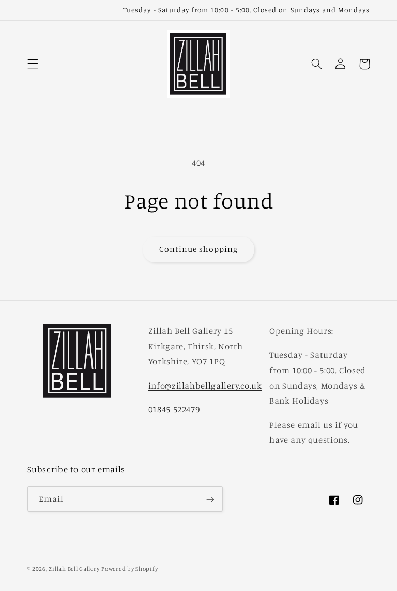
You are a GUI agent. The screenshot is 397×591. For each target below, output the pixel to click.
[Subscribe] (210, 499)
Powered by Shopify (129, 568)
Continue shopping (198, 249)
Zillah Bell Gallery (74, 568)
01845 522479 (174, 409)
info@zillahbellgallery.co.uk (205, 385)
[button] (32, 64)
